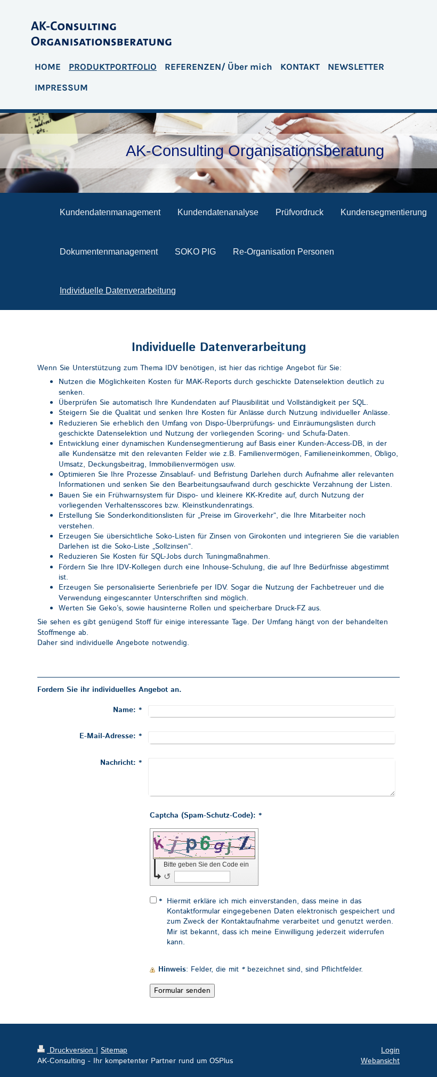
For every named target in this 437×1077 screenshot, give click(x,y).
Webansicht (380, 1061)
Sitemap (114, 1050)
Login (390, 1050)
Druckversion (71, 1050)
